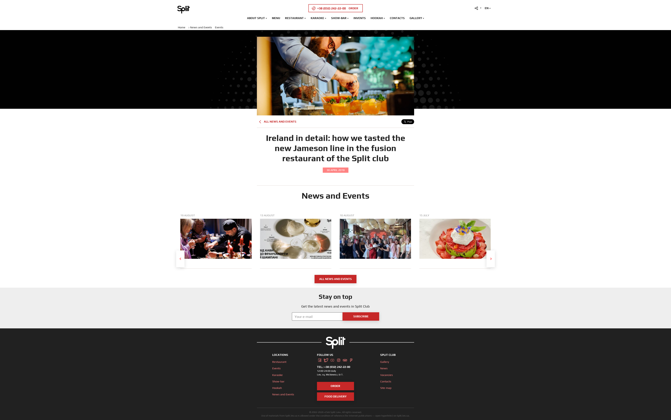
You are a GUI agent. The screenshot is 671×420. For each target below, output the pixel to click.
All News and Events (280, 121)
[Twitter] (326, 359)
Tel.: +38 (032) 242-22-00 (333, 367)
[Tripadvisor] (345, 359)
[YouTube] (332, 359)
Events (276, 368)
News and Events (283, 394)
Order (335, 386)
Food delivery (335, 396)
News (384, 368)
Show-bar (339, 18)
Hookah (377, 18)
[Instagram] (338, 359)
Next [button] (490, 258)
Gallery (416, 18)
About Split (256, 18)
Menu (276, 18)
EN (487, 8)
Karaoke (317, 18)
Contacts (397, 18)
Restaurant (294, 18)
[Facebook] (320, 359)
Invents (359, 18)
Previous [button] (180, 258)
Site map (385, 388)
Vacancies (386, 375)
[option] (216, 241)
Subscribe (361, 316)
